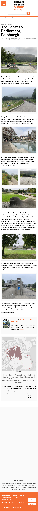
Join (15, 9)
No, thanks (32, 504)
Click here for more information (12, 507)
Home (2, 18)
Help (23, 9)
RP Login (19, 9)
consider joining (24, 329)
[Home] (19, 7)
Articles (20, 18)
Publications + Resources (11, 18)
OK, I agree (32, 500)
